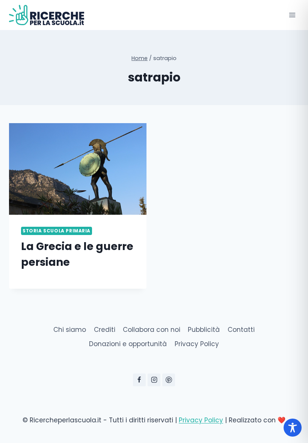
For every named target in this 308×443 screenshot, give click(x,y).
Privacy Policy (197, 343)
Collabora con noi (151, 329)
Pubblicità (204, 329)
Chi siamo (69, 329)
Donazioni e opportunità (128, 343)
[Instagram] (154, 380)
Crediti (104, 329)
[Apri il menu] (292, 15)
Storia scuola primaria (57, 231)
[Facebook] (139, 380)
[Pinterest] (168, 380)
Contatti (241, 329)
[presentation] (77, 169)
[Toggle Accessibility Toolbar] (292, 427)
